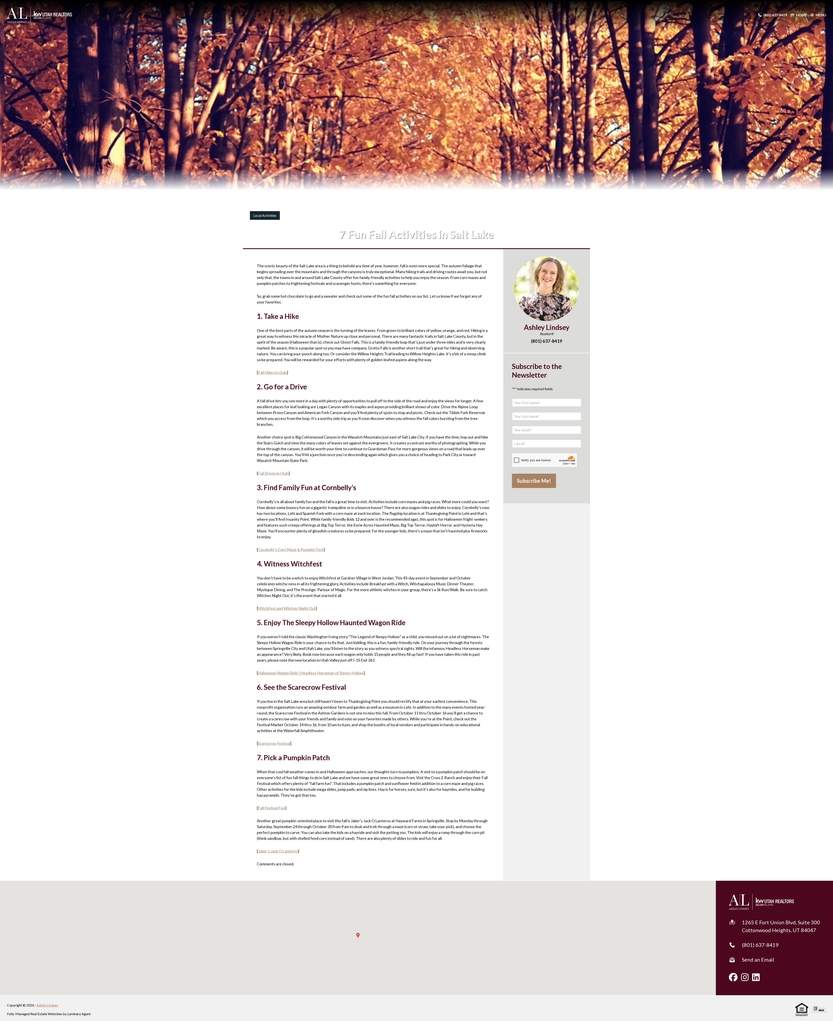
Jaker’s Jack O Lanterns (278, 851)
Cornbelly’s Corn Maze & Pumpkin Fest (291, 549)
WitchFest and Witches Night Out (287, 608)
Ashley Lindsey (47, 1005)
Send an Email (758, 959)
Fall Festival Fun (271, 808)
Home (801, 15)
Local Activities (264, 215)
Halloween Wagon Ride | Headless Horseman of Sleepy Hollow (311, 672)
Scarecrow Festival (274, 743)
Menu (821, 15)
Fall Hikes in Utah (272, 372)
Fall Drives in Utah (273, 473)
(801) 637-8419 (760, 945)
